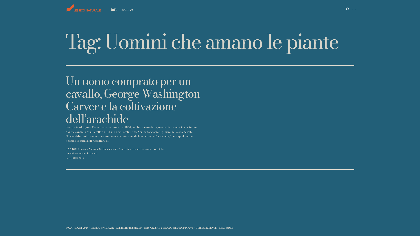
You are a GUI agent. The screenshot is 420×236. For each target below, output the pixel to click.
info (114, 9)
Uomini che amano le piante (81, 153)
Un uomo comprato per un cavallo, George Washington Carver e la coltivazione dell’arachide (133, 100)
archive (127, 9)
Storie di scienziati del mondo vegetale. (141, 149)
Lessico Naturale (89, 149)
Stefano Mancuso (108, 149)
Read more (226, 228)
